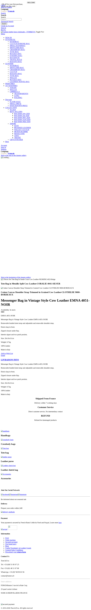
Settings (3, 149)
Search (3, 13)
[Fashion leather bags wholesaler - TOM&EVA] (18, 32)
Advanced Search (7, 21)
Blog (7, 546)
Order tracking (10, 540)
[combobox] (11, 19)
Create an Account (7, 26)
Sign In (3, 28)
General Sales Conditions (14, 550)
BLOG (3, 30)
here (60, 523)
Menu (3, 34)
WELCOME (31, 2)
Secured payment (11, 542)
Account (4, 145)
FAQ (7, 538)
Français (11, 11)
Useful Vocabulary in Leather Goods (18, 548)
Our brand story (10, 544)
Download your (15, 552)
